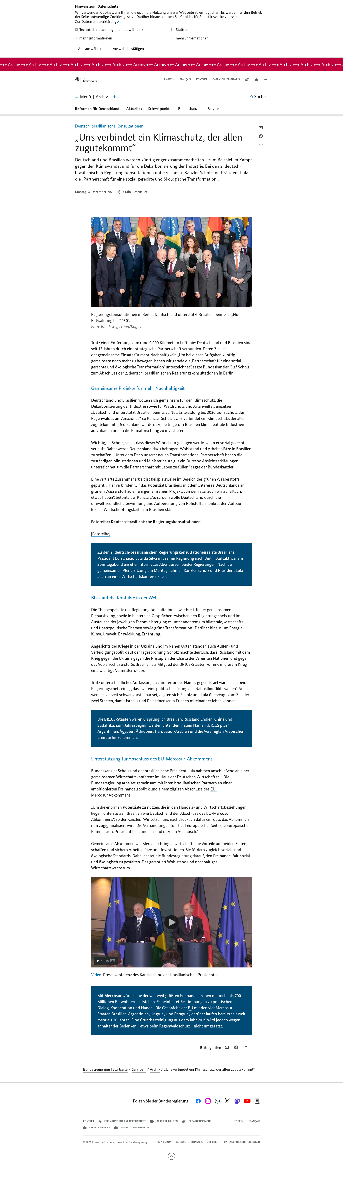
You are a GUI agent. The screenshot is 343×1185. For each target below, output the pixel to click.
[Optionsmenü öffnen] (261, 145)
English (169, 79)
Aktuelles (134, 108)
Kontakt (201, 79)
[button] (266, 79)
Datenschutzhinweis (226, 79)
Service (215, 108)
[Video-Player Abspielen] (171, 922)
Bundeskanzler (190, 108)
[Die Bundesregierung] (86, 83)
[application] (171, 922)
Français (185, 79)
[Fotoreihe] (100, 533)
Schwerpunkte (160, 108)
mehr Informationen (95, 38)
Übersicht (213, 1142)
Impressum (164, 1142)
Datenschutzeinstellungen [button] (242, 1142)
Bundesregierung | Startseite (105, 1069)
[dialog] (171, 29)
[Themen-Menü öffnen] (114, 97)
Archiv (155, 1069)
